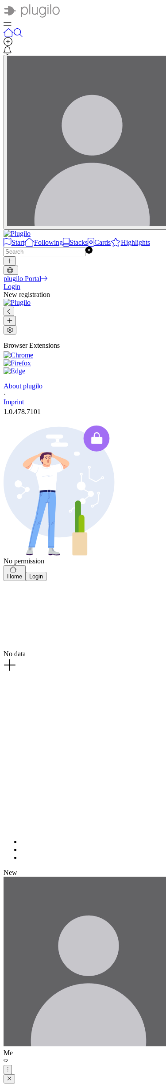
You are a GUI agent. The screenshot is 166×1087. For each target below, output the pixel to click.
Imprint (14, 402)
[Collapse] (9, 311)
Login (36, 576)
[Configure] (10, 329)
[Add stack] (10, 320)
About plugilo (23, 386)
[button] (89, 251)
